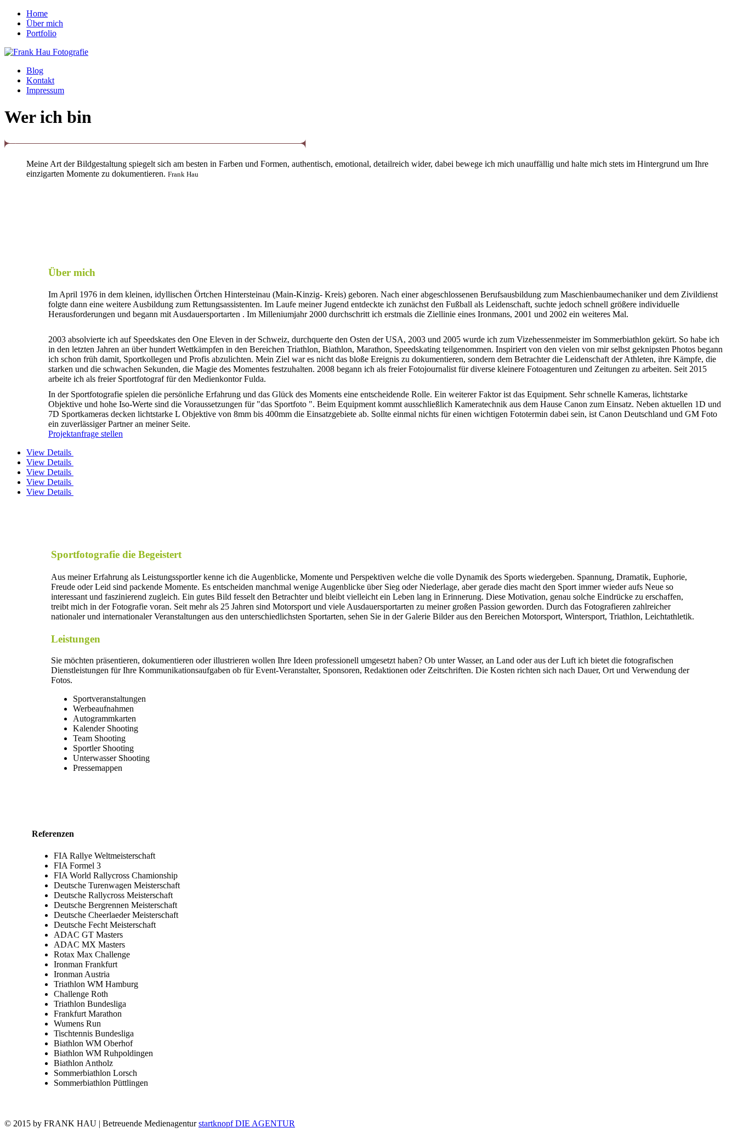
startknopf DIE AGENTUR (246, 1123)
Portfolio (41, 33)
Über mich (44, 23)
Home (37, 13)
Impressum (45, 90)
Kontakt (40, 80)
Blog (34, 70)
